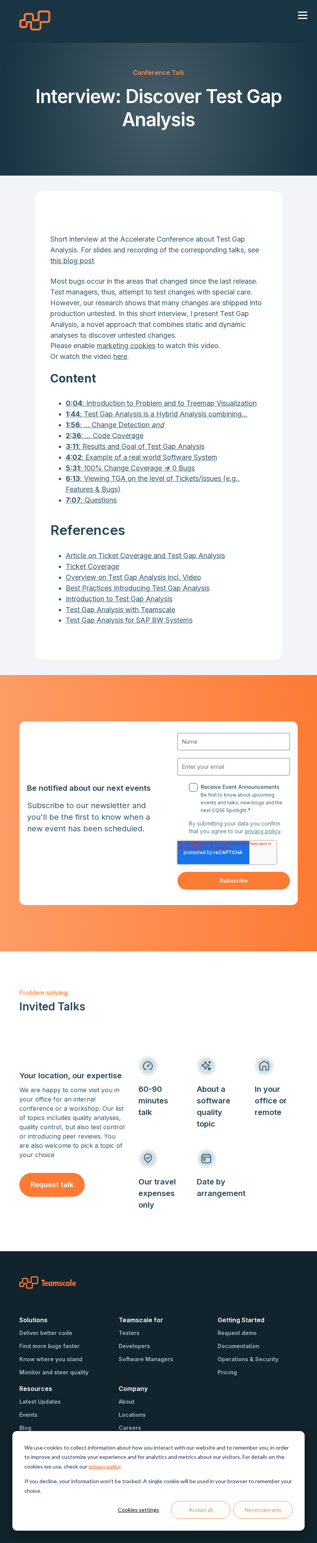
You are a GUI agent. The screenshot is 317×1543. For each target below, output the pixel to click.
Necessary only (263, 1509)
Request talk (52, 1185)
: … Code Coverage (104, 435)
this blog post (72, 261)
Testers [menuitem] (129, 1333)
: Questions (91, 500)
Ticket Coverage (92, 566)
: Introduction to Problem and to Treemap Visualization (161, 403)
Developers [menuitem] (134, 1346)
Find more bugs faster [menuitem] (49, 1346)
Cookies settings (138, 1509)
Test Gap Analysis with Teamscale (120, 610)
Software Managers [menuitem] (146, 1359)
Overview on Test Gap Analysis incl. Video (133, 577)
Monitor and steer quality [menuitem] (54, 1372)
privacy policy (104, 1466)
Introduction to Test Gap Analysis (119, 599)
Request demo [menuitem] (237, 1333)
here (120, 356)
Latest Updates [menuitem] (40, 1401)
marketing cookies (126, 346)
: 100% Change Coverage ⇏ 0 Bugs (130, 468)
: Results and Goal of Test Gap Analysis (135, 446)
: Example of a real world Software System (141, 457)
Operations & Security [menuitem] (248, 1359)
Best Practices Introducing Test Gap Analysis (138, 588)
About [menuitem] (127, 1401)
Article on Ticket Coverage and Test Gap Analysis (145, 556)
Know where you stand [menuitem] (50, 1359)
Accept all (201, 1509)
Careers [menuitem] (130, 1428)
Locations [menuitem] (132, 1414)
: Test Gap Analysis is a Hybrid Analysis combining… (156, 414)
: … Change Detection (115, 425)
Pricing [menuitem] (227, 1372)
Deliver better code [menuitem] (45, 1333)
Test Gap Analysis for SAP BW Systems (129, 620)
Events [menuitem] (28, 1414)
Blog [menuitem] (25, 1428)
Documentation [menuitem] (238, 1346)
